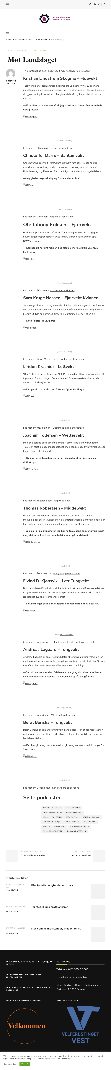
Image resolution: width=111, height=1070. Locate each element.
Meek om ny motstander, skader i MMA (56, 928)
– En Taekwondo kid (62, 148)
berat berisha (73, 808)
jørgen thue (72, 817)
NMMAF (46, 827)
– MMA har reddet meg (63, 290)
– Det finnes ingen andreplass (67, 427)
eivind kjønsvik (74, 812)
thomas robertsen (76, 831)
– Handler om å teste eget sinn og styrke (73, 642)
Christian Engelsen (11, 82)
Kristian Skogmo (91, 817)
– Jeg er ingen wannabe (66, 573)
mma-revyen (90, 822)
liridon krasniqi (51, 822)
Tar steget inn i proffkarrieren (49, 907)
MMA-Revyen (40, 51)
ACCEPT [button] (24, 1064)
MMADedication (67, 634)
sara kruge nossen (53, 831)
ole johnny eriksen (79, 827)
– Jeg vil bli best (61, 500)
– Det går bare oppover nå (64, 787)
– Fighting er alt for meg (71, 359)
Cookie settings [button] (10, 1064)
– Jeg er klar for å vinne (61, 216)
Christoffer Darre (52, 812)
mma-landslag (71, 822)
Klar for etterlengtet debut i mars (52, 885)
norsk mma (59, 827)
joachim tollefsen (52, 817)
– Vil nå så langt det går (62, 715)
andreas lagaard (52, 808)
